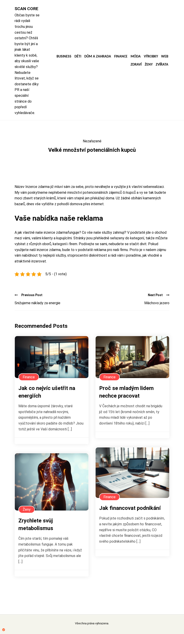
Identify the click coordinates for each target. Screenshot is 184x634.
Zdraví (136, 64)
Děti (77, 56)
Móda (136, 56)
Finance (120, 56)
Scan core (26, 8)
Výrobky (151, 56)
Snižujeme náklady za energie (37, 303)
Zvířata (162, 64)
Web (164, 56)
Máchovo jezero (156, 303)
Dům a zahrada (97, 56)
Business (64, 56)
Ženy (149, 64)
